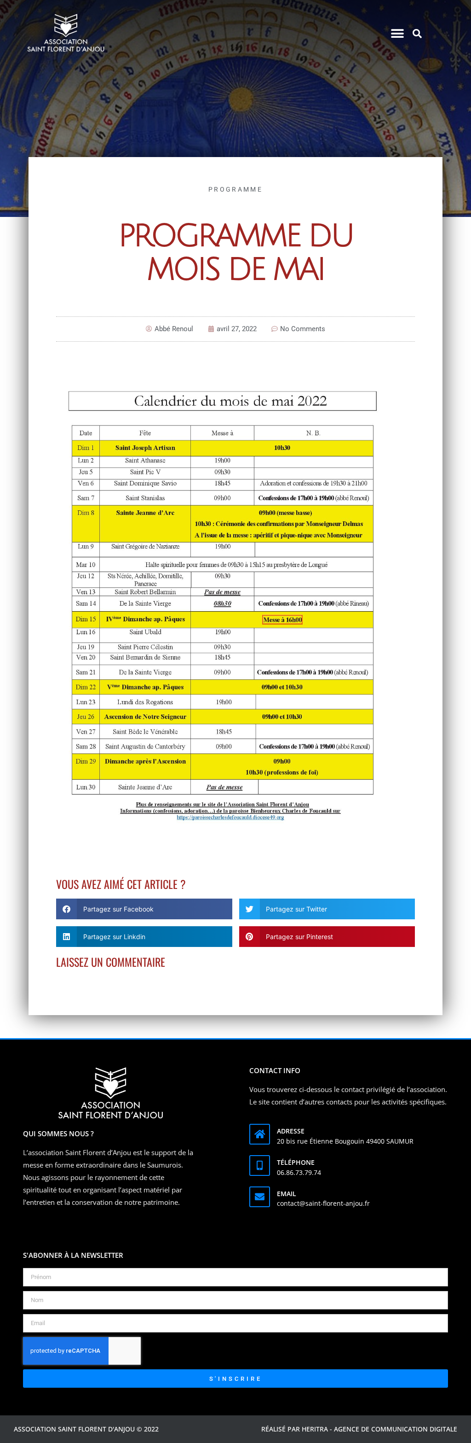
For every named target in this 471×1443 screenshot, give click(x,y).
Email (286, 1193)
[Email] (259, 1196)
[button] (397, 33)
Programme (235, 189)
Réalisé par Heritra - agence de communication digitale (359, 1429)
